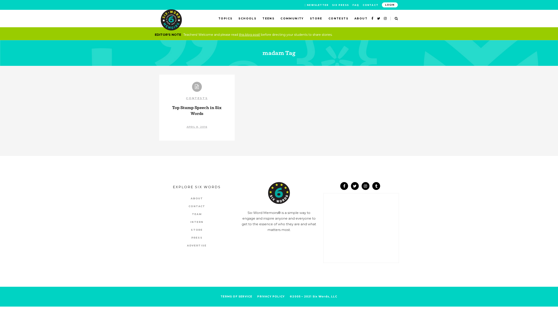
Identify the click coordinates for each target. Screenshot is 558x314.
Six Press (340, 5)
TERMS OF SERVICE (236, 296)
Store (197, 229)
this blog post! (249, 35)
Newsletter (318, 5)
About (197, 198)
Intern (196, 222)
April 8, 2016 (197, 126)
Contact (370, 5)
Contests (197, 98)
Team (197, 214)
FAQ (355, 5)
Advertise (197, 245)
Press (196, 237)
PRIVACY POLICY (271, 296)
